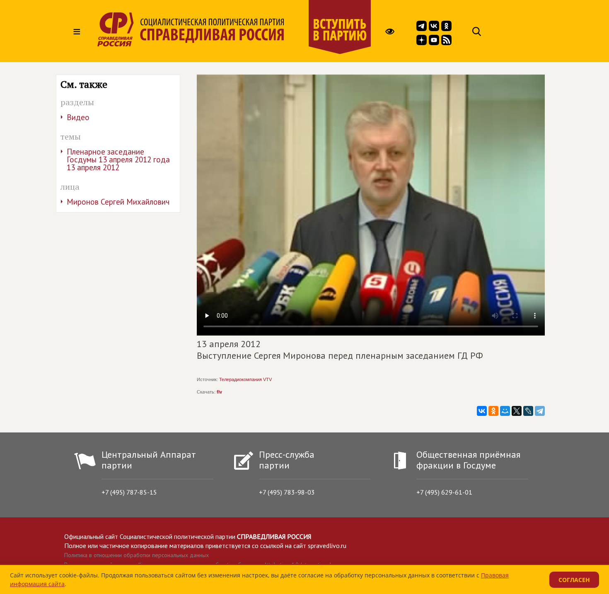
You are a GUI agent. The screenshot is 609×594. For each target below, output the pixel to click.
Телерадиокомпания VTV (245, 379)
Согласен (574, 580)
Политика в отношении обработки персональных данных (136, 555)
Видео (78, 117)
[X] (517, 411)
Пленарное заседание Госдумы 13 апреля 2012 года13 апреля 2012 (118, 159)
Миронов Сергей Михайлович (118, 202)
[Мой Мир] (505, 411)
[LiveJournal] (528, 411)
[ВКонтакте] (482, 411)
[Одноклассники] (493, 411)
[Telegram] (540, 411)
